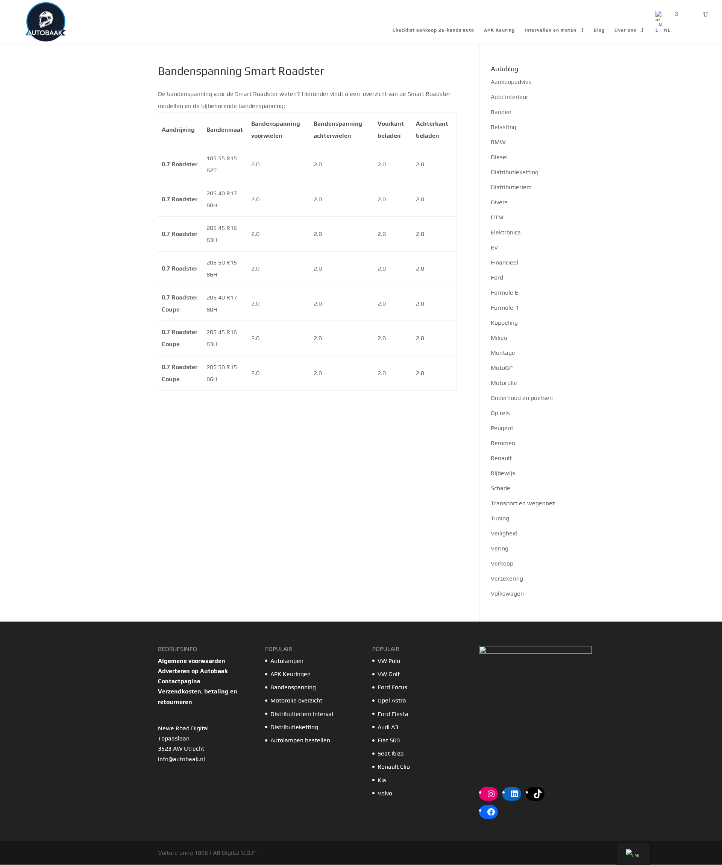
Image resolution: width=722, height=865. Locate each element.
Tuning (500, 518)
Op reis (500, 413)
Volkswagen (507, 593)
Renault (501, 458)
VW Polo (389, 660)
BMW (498, 142)
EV (494, 247)
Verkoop (502, 563)
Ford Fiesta (393, 714)
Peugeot (502, 428)
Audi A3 (388, 727)
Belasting (503, 127)
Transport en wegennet (523, 503)
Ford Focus (392, 687)
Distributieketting (514, 172)
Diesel (499, 157)
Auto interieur (509, 96)
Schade (500, 488)
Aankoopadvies (511, 81)
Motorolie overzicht (296, 700)
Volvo (385, 793)
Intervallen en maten (550, 30)
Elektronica (506, 232)
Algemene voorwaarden (191, 660)
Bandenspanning (293, 687)
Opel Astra (393, 700)
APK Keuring (499, 30)
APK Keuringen (290, 674)
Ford (497, 277)
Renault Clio (394, 766)
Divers (499, 202)
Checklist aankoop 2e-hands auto (433, 30)
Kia (382, 780)
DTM (497, 217)
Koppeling (504, 322)
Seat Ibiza (391, 753)
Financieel (504, 262)
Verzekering (507, 578)
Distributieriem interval (301, 714)
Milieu (499, 337)
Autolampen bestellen (300, 740)
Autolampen (286, 660)
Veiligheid (504, 533)
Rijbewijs (503, 473)
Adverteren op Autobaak (193, 671)
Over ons (625, 30)
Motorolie (504, 382)
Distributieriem (511, 187)
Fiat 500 (389, 740)
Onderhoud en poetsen (522, 397)
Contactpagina (179, 681)
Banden (501, 112)
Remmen (503, 443)
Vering (499, 548)
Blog (599, 30)
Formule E (504, 292)
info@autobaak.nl (181, 759)
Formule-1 (505, 307)
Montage (503, 352)
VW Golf (389, 674)
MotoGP (502, 367)
